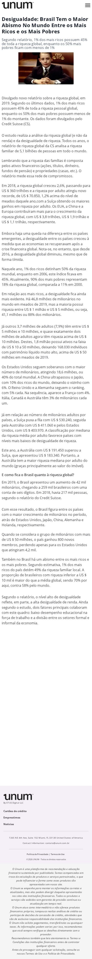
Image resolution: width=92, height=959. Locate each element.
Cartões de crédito (15, 811)
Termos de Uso (58, 854)
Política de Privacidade (37, 854)
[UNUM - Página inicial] (18, 5)
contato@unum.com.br (57, 843)
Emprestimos (11, 817)
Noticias (8, 824)
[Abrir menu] (87, 5)
